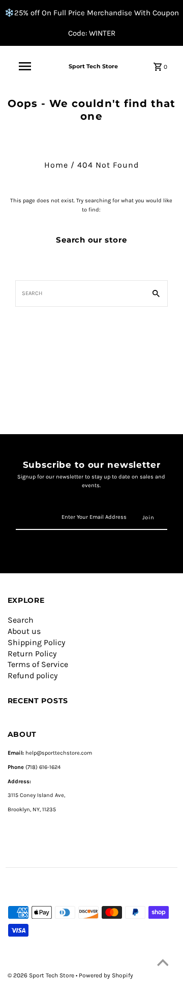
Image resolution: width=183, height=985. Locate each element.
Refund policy (32, 675)
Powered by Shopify (106, 975)
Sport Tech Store (93, 66)
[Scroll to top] (162, 964)
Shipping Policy (36, 642)
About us (24, 631)
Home (56, 165)
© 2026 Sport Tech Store (42, 975)
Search (21, 620)
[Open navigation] (25, 66)
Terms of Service (38, 664)
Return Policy (32, 653)
